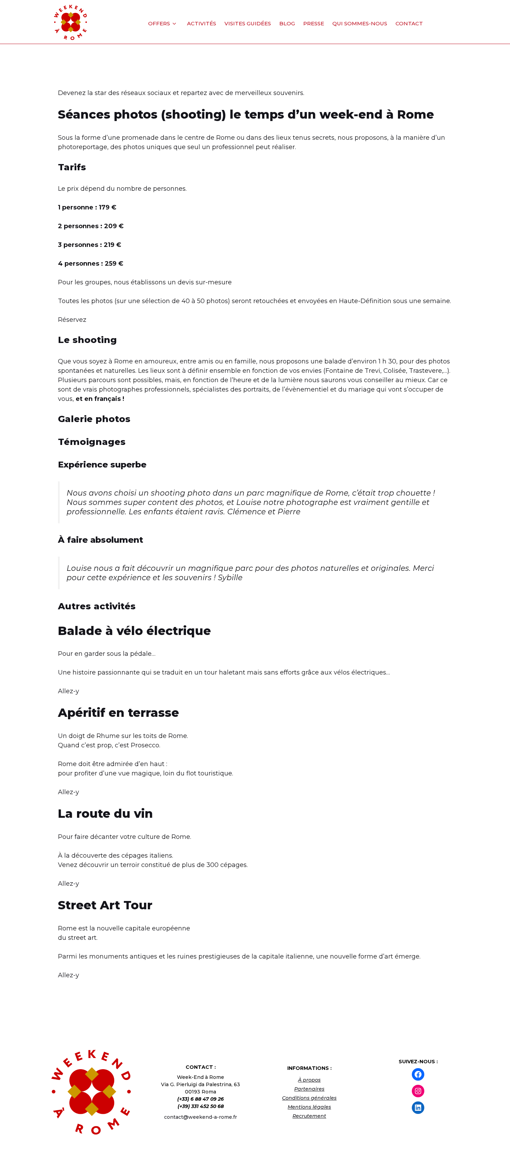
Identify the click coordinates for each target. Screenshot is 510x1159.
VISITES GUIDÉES (247, 23)
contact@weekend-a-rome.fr (200, 1117)
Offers (159, 23)
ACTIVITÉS (201, 23)
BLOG (287, 23)
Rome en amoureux (145, 361)
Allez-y (68, 691)
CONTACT (409, 23)
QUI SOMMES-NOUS (359, 23)
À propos (309, 1080)
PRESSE (313, 23)
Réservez (72, 320)
